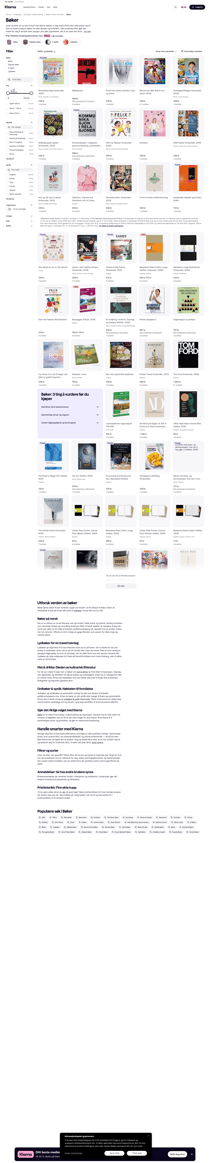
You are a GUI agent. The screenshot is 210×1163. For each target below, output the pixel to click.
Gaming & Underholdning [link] (33, 15)
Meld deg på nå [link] (177, 1154)
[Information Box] (54, 51)
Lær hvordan (57, 36)
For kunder (9, 2)
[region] (106, 1146)
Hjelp (55, 7)
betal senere (97, 742)
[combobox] (166, 51)
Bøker (10, 61)
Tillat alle (137, 1153)
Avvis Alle (114, 1153)
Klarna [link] (8, 15)
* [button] (83, 101)
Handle (41, 7)
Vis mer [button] (120, 586)
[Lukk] (148, 1135)
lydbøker (78, 610)
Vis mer (87, 31)
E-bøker (11, 68)
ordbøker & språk (72, 699)
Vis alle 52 (10, 199)
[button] (183, 7)
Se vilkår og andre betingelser (111, 226)
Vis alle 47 (10, 158)
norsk (79, 632)
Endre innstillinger (74, 1153)
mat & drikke (82, 672)
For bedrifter (19, 2)
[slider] (8, 93)
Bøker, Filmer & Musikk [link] (55, 15)
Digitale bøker (13, 65)
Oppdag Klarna (29, 7)
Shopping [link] (17, 15)
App (48, 7)
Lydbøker (11, 71)
